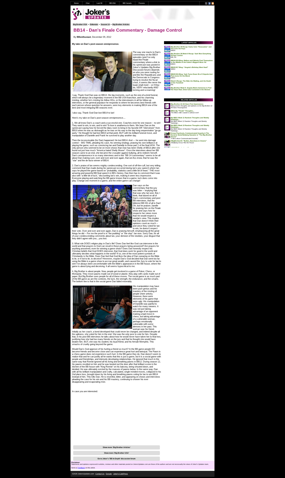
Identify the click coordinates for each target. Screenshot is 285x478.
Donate (109, 474)
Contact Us (99, 474)
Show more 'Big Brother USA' (116, 453)
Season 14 (105, 24)
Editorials (94, 24)
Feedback (81, 468)
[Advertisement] (116, 439)
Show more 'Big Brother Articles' (116, 447)
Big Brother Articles (121, 24)
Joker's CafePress (120, 474)
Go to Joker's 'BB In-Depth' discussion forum (117, 459)
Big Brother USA (80, 24)
